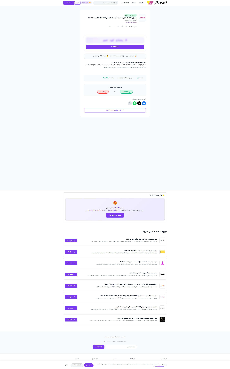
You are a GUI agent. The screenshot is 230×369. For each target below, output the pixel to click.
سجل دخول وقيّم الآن (115, 215)
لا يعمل (102, 91)
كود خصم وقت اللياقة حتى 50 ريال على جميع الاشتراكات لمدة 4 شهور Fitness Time (131, 284)
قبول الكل (89, 365)
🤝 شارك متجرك (86, 2)
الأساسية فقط (77, 365)
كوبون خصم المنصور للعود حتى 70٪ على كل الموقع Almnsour (137, 318)
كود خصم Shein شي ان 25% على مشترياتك (143, 273)
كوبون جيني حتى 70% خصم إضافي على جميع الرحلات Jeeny (138, 262)
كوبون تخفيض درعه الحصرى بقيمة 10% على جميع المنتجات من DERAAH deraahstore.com (128, 296)
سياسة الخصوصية (159, 366)
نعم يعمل (125, 91)
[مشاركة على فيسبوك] (144, 103)
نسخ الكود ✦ (115, 46)
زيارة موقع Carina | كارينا (113, 110)
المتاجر (133, 2)
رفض (66, 365)
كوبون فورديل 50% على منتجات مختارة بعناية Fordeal (140, 250)
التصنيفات (125, 2)
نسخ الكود (70, 240)
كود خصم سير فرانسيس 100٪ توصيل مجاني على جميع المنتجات (136, 307)
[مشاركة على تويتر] (139, 103)
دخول (77, 2)
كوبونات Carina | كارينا (131, 22)
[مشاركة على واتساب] (135, 103)
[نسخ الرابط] (130, 103)
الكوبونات (141, 2)
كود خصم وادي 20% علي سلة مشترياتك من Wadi (141, 239)
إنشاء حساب (68, 2)
